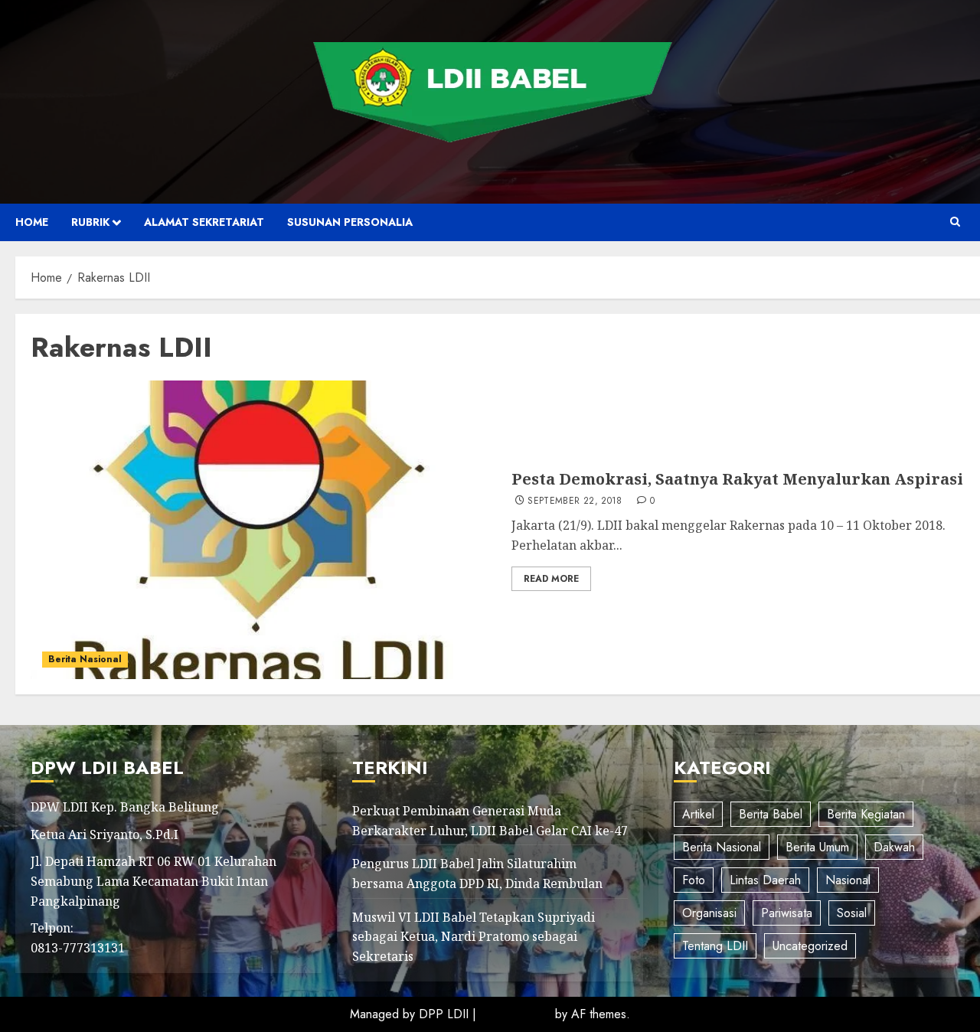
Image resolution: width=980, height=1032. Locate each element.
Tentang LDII (715, 946)
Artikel (698, 814)
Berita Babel (770, 814)
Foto (693, 880)
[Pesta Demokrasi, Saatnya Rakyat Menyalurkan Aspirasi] (265, 529)
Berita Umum (817, 847)
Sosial (852, 913)
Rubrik (90, 222)
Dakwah (894, 847)
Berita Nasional (85, 659)
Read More (551, 579)
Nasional (848, 880)
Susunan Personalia (350, 222)
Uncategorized (810, 946)
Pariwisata (786, 913)
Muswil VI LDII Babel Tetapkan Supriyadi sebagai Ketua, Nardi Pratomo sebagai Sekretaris (473, 937)
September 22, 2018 (575, 501)
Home (31, 222)
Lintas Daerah (765, 880)
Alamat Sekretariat (204, 222)
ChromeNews (515, 1014)
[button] (955, 222)
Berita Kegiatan (866, 814)
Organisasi (709, 913)
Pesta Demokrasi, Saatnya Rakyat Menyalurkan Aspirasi (737, 479)
